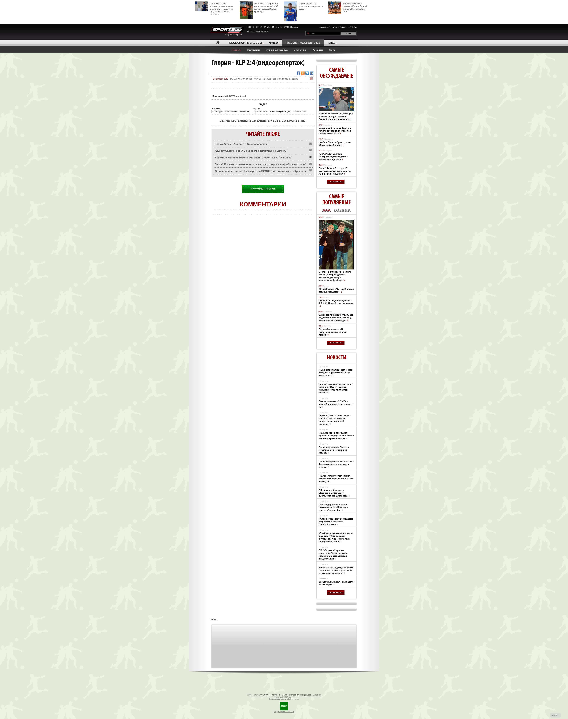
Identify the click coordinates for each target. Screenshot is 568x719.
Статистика (300, 49)
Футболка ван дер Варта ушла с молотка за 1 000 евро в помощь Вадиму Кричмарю (266, 7)
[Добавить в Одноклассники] (303, 73)
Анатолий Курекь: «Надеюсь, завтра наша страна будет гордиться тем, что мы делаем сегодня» (221, 8)
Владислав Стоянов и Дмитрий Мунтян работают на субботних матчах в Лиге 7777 (335, 130)
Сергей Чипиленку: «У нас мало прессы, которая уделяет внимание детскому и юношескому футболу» (335, 275)
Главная (218, 42)
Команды (318, 49)
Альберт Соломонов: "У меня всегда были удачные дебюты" (250, 150)
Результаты (253, 49)
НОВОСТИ (250, 27)
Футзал (273, 42)
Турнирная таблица (277, 49)
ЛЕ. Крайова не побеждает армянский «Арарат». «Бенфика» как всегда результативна (336, 435)
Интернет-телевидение (234, 35)
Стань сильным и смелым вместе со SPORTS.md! (263, 120)
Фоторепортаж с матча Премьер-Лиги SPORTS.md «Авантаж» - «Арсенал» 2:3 (260, 171)
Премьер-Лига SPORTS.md (303, 42)
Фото (332, 49)
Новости (236, 49)
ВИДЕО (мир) (277, 27)
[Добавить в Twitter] (307, 73)
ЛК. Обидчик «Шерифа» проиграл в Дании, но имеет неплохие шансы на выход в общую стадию (333, 554)
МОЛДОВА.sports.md (268, 695)
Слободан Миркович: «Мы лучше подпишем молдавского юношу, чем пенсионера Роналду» (336, 317)
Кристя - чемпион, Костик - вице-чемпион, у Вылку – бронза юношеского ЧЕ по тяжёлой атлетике (336, 388)
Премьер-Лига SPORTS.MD (275, 78)
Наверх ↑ (555, 715)
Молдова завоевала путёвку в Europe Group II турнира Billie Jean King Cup (355, 7)
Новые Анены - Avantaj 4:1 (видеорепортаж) (241, 143)
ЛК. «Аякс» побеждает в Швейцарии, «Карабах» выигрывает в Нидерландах (334, 493)
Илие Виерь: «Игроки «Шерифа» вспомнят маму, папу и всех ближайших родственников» (336, 116)
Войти (354, 27)
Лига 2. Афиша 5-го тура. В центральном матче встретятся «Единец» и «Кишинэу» (335, 171)
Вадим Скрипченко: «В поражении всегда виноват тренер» (333, 332)
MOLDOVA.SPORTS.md (241, 78)
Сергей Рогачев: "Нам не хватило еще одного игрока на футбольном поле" (260, 164)
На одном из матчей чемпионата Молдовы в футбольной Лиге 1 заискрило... (335, 372)
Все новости (335, 182)
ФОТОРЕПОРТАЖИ (263, 27)
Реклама (283, 695)
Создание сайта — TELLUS (284, 712)
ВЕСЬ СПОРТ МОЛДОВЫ (245, 42)
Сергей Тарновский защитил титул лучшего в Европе (310, 6)
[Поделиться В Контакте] (311, 73)
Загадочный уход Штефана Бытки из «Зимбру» (336, 583)
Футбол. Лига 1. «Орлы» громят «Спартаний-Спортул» (335, 143)
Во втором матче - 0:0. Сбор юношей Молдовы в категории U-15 (336, 404)
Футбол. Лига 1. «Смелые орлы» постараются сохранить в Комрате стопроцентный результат (335, 419)
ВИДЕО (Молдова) (291, 27)
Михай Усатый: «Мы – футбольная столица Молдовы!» (336, 290)
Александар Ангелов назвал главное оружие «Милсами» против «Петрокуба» (333, 507)
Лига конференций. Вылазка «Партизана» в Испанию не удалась (334, 450)
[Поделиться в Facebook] (298, 73)
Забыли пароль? (344, 27)
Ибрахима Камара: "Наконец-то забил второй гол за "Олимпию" (253, 157)
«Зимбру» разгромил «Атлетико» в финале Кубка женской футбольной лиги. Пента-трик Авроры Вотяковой (336, 537)
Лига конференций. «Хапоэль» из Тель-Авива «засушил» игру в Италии (336, 464)
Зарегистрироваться (328, 27)
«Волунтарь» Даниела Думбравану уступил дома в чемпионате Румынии (333, 156)
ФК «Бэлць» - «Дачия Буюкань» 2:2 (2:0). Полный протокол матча (336, 303)
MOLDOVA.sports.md (235, 96)
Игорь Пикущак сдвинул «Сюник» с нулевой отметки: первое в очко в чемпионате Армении (336, 570)
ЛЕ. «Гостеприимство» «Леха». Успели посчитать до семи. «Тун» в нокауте (336, 478)
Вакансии (317, 695)
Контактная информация (300, 695)
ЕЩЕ (331, 42)
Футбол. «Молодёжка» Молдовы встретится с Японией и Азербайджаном (336, 521)
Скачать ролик (300, 111)
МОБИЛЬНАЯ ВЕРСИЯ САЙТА (257, 31)
